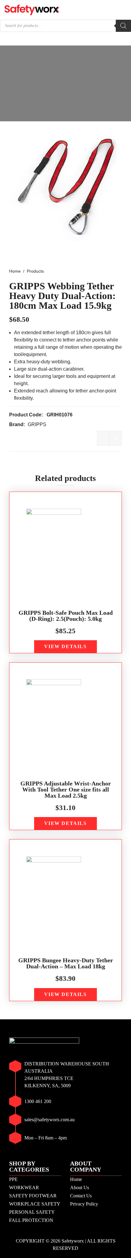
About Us (79, 1187)
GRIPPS (37, 424)
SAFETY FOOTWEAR (33, 1195)
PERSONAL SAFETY (32, 1212)
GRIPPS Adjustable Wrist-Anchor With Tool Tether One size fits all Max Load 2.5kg (65, 789)
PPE (13, 1179)
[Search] (123, 26)
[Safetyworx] (32, 9)
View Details (65, 646)
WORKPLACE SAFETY (34, 1203)
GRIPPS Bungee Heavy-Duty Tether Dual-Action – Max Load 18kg (65, 963)
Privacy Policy (84, 1203)
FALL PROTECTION (31, 1220)
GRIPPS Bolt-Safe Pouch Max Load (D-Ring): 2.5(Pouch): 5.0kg (66, 615)
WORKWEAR (24, 1187)
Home (76, 1179)
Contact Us (81, 1195)
